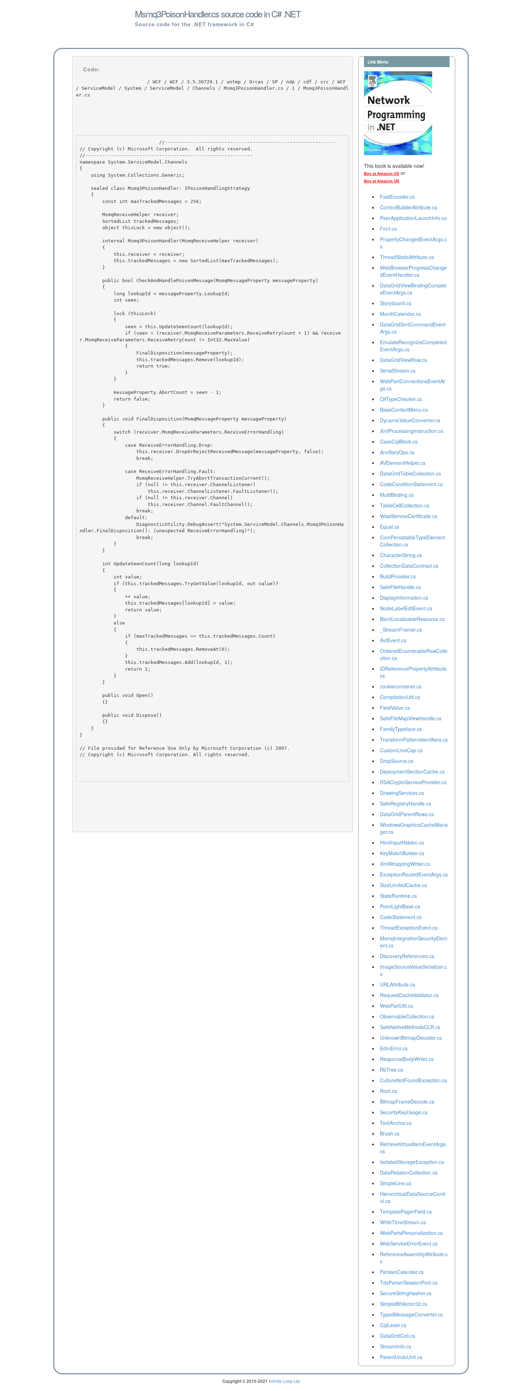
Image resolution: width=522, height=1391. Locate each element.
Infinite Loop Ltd (284, 1381)
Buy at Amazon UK (381, 181)
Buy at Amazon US (381, 173)
